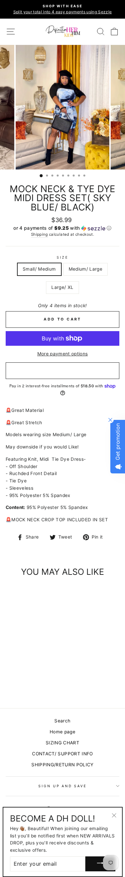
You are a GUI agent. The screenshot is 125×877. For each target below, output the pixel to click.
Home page (62, 731)
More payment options (62, 353)
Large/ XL (62, 287)
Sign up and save (62, 786)
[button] (62, 228)
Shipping (39, 234)
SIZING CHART (62, 742)
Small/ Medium (39, 269)
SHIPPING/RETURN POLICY (62, 764)
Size (62, 257)
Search (62, 720)
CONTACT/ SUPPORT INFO (62, 753)
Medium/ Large (85, 269)
